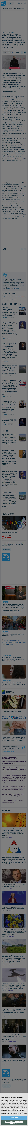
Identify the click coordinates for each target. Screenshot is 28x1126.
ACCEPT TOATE (14, 1117)
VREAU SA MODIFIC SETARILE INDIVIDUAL (14, 1122)
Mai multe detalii (20, 1110)
